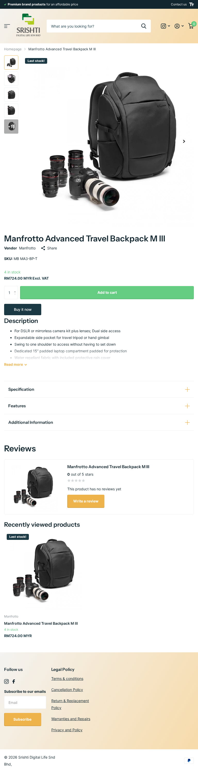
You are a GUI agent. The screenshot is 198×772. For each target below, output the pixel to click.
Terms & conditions (67, 678)
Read (13, 364)
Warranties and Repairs (70, 719)
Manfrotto (27, 248)
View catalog (7, 26)
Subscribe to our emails (25, 691)
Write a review (85, 501)
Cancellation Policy (67, 689)
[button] (184, 141)
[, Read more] (165, 26)
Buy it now (23, 309)
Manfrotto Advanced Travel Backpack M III (41, 623)
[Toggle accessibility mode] (191, 4)
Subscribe (22, 719)
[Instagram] (6, 681)
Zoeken (144, 26)
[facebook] (13, 681)
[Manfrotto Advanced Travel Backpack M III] (43, 570)
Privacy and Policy (66, 730)
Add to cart (107, 292)
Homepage (13, 49)
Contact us (179, 4)
